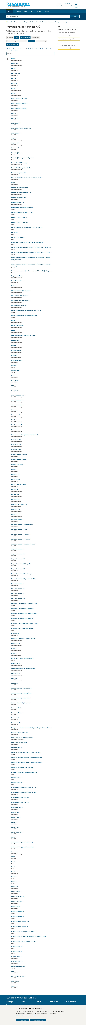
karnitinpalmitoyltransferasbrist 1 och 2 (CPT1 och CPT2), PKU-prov (30, 247)
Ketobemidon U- (16, 350)
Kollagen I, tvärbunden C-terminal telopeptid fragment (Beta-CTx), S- (31, 728)
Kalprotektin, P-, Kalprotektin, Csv (21, 128)
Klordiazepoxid (15, 449)
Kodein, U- (14, 653)
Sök (75, 16)
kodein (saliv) (15, 643)
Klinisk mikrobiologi (41, 41)
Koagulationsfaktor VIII (18, 559)
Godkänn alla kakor (38, 1020)
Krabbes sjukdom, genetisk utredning (22, 847)
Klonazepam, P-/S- (16, 444)
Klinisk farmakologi (25, 37)
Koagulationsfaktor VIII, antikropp (21, 574)
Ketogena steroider (16, 360)
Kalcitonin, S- (15, 73)
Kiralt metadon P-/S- (17, 405)
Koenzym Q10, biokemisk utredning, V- (22, 658)
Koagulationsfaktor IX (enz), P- (20, 529)
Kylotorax (14, 986)
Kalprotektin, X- (15, 133)
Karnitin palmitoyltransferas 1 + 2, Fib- (22, 207)
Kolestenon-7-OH (16, 708)
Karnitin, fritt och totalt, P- (19, 217)
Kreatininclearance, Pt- (18, 896)
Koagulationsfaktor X (17, 584)
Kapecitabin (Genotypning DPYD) (20, 168)
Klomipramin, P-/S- (16, 425)
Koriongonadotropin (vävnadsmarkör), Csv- (23, 787)
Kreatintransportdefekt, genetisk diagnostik (24, 931)
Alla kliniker (10, 37)
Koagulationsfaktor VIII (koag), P (20, 564)
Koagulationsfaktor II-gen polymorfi (21, 524)
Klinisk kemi (31, 41)
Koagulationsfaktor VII (17, 554)
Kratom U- (14, 852)
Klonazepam (14, 430)
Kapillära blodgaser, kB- (18, 173)
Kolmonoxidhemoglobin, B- (19, 733)
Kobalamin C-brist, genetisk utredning (22, 608)
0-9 (17, 50)
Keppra (13, 320)
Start (8, 22)
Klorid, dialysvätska (17, 464)
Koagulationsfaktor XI (17, 589)
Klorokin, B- (14, 489)
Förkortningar (64, 42)
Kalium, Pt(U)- (15, 118)
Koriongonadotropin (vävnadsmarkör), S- (23, 792)
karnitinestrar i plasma (17, 237)
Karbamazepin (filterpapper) (19, 187)
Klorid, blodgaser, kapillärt (19, 454)
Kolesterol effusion (16, 713)
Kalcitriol (13, 78)
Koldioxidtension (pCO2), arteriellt (21, 688)
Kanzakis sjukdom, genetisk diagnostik (22, 158)
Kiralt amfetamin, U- (17, 400)
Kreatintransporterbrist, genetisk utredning (23, 941)
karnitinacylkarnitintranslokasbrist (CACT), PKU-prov (26, 227)
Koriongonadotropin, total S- (19, 802)
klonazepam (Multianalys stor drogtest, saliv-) (24, 435)
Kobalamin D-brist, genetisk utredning (22, 618)
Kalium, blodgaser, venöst (18, 108)
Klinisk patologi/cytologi (12, 44)
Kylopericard (15, 981)
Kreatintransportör (16, 946)
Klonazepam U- (15, 440)
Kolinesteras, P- (15, 723)
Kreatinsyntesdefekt (17, 911)
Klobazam (14, 410)
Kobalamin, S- (15, 633)
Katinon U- (14, 286)
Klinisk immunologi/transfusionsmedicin (16, 41)
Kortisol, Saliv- (15, 827)
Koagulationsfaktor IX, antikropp (20, 539)
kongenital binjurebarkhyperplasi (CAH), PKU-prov (25, 752)
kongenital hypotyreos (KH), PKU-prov (22, 767)
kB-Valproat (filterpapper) (18, 305)
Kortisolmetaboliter (17, 832)
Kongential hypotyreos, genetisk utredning (23, 772)
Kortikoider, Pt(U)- (16, 807)
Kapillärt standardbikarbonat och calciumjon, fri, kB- (26, 178)
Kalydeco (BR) (15, 143)
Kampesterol (15, 148)
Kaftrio (13, 58)
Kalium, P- (14, 113)
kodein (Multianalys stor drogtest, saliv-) (23, 638)
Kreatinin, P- (14, 886)
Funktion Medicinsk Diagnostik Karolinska (24, 22)
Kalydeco (14, 138)
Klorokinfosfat (15, 499)
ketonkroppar (15, 370)
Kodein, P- (14, 648)
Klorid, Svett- (15, 479)
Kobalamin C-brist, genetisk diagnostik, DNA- (24, 603)
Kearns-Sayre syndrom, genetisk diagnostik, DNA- (25, 310)
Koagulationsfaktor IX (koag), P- (20, 534)
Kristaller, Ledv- (16, 956)
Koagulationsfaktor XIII (18, 598)
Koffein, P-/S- (15, 663)
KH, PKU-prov (15, 390)
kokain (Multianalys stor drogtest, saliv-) (23, 668)
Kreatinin (14, 872)
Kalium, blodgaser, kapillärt (19, 103)
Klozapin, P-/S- (15, 514)
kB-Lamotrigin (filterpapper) (19, 296)
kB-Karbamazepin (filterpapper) (20, 291)
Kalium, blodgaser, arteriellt (19, 98)
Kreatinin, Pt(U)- (16, 891)
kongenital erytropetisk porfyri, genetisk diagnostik (26, 757)
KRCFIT (13, 857)
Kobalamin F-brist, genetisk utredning (22, 628)
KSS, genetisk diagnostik (18, 966)
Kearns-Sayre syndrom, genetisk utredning (23, 315)
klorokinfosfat (15, 494)
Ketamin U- (14, 340)
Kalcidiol (13, 68)
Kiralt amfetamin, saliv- (18, 395)
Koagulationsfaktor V (17, 549)
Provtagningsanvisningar (61, 22)
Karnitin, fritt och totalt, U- (19, 222)
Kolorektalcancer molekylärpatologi (21, 737)
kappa (13, 182)
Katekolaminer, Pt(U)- (17, 281)
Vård (12, 22)
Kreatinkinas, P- (15, 906)
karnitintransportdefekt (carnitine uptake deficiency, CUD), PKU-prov (31, 271)
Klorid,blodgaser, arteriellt (19, 484)
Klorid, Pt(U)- (15, 474)
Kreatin (13, 862)
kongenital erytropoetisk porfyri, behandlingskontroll (26, 762)
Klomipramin (15, 420)
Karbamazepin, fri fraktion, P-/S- (20, 192)
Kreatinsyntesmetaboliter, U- (19, 926)
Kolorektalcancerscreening (19, 742)
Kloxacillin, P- (15, 509)
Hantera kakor (22, 1020)
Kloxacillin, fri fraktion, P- (18, 504)
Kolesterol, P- (15, 718)
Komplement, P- (16, 747)
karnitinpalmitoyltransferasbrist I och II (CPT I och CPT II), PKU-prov (30, 252)
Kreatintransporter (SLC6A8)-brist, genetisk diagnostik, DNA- (28, 936)
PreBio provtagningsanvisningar (68, 45)
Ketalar (13, 330)
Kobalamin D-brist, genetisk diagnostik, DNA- (24, 613)
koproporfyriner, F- (16, 782)
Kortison (13, 837)
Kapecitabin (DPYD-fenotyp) (19, 163)
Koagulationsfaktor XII (17, 593)
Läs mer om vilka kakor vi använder (26, 1015)
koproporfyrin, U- (16, 777)
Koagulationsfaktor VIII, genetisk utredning (23, 579)
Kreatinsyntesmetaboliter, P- (19, 921)
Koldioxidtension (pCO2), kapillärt (21, 693)
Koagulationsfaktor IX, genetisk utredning (23, 544)
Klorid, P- (14, 469)
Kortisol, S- (14, 822)
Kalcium (13, 83)
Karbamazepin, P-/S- (17, 202)
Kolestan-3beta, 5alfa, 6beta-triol (20, 703)
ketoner (13, 365)
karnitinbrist (14, 232)
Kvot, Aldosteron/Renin (18, 976)
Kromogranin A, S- (16, 961)
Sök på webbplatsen (12, 16)
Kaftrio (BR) (14, 63)
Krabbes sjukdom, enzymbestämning (22, 842)
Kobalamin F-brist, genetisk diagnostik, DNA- (24, 623)
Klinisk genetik (35, 37)
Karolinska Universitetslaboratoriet (45, 22)
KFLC (12, 375)
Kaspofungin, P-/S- (16, 276)
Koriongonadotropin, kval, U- (19, 797)
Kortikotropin (15, 812)
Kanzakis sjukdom (16, 153)
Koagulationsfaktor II (17, 519)
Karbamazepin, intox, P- (18, 197)
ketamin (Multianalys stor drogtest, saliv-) (23, 335)
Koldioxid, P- (15, 683)
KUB (12, 971)
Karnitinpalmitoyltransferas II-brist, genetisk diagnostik (27, 242)
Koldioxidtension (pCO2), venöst (20, 698)
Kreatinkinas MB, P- (17, 901)
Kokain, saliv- (15, 673)
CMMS (16, 37)
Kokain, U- (14, 678)
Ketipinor (14, 345)
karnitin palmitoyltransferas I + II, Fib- (22, 212)
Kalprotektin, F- (15, 123)
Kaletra (13, 88)
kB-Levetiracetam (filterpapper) (20, 300)
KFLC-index (14, 380)
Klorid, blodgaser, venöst (18, 459)
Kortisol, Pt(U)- (15, 817)
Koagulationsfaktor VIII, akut (19, 569)
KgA (12, 385)
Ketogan (13, 355)
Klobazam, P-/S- (15, 415)
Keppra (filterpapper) (17, 325)
